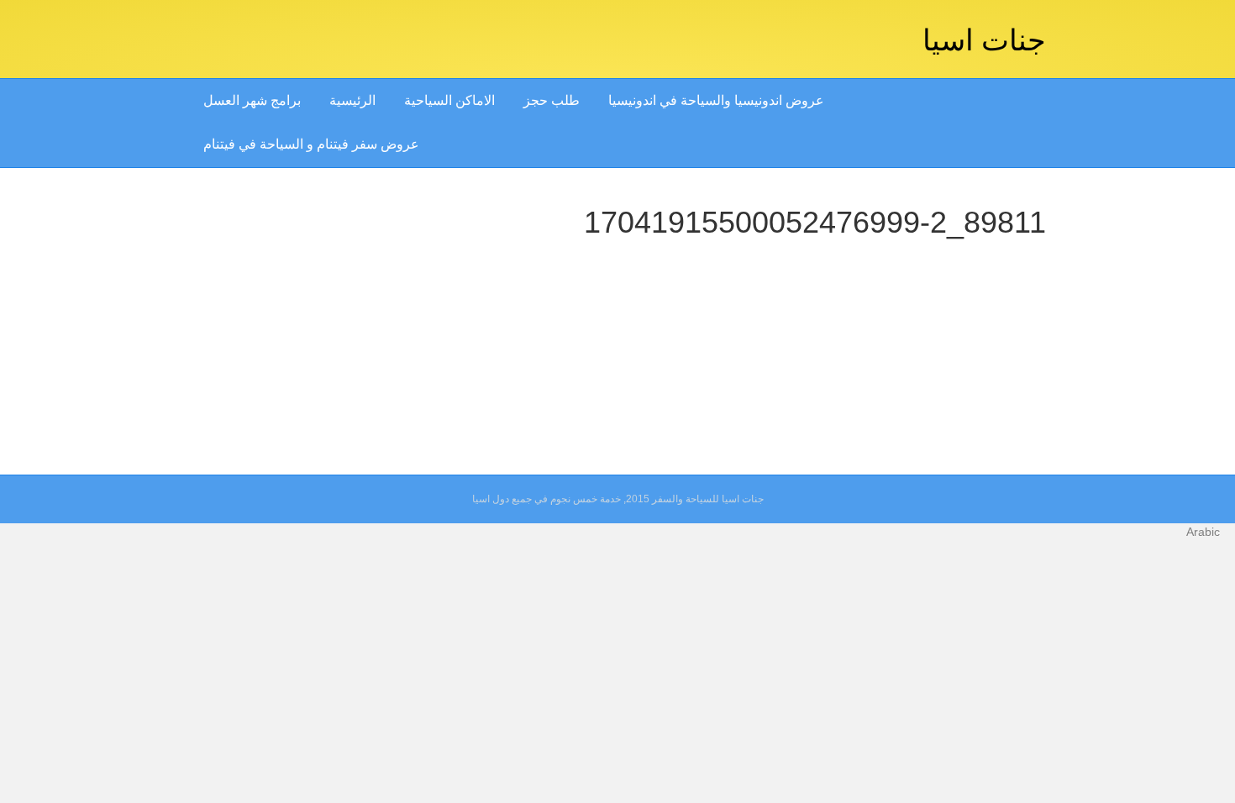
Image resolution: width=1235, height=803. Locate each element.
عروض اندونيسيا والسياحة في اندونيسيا (716, 100)
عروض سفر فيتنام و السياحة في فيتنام (311, 144)
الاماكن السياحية (449, 100)
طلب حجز (551, 100)
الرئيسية (352, 100)
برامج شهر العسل (252, 100)
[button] (617, 531)
